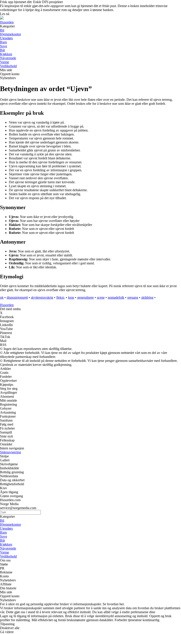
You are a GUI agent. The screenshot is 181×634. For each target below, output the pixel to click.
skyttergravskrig (42, 297)
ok (2, 297)
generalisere (85, 297)
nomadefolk (116, 297)
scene (101, 297)
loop (71, 297)
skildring (147, 297)
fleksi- (60, 297)
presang (132, 297)
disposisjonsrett (17, 297)
